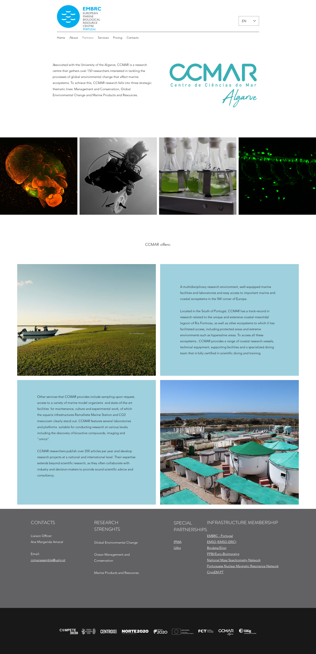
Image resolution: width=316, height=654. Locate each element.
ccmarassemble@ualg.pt (48, 560)
